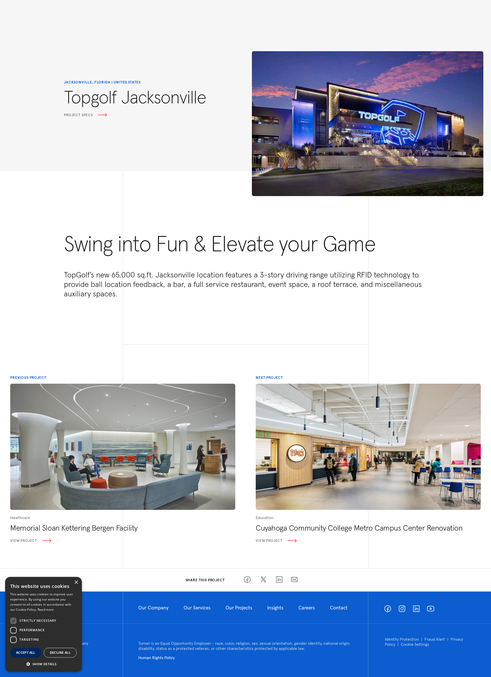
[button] (43, 664)
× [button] (76, 582)
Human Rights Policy (156, 657)
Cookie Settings (415, 644)
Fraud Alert (435, 639)
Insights (275, 608)
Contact (339, 608)
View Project (23, 540)
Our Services (197, 608)
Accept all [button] (25, 652)
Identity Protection (402, 639)
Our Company (153, 608)
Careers (306, 608)
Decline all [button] (60, 652)
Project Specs (78, 115)
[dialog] (43, 624)
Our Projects (239, 608)
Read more (46, 609)
